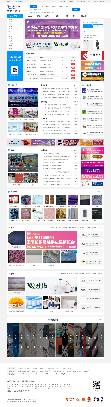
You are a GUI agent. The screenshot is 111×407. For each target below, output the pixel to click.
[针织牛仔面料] (69, 258)
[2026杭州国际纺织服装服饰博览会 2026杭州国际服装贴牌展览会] (52, 29)
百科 (74, 16)
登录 (87, 26)
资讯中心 (58, 16)
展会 (67, 16)
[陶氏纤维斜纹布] (16, 240)
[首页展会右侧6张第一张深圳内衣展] (92, 150)
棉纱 (53, 12)
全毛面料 (94, 228)
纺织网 (8, 1)
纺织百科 (68, 6)
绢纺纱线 (81, 273)
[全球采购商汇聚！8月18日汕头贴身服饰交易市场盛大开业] (15, 115)
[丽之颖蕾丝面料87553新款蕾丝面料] (16, 258)
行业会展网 (75, 371)
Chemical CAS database (48, 374)
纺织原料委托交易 (88, 37)
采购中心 (48, 16)
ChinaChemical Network (34, 374)
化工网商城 (63, 1)
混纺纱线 (94, 273)
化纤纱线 (88, 273)
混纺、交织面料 (73, 228)
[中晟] (92, 55)
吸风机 (29, 64)
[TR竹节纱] (34, 304)
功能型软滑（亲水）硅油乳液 (34, 78)
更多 (75, 85)
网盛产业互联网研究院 (42, 371)
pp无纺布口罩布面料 (32, 71)
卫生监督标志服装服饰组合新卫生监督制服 (38, 67)
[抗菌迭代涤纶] (69, 304)
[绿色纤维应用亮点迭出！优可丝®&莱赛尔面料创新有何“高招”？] (30, 115)
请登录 (13, 1)
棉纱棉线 (63, 273)
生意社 (24, 371)
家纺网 (55, 371)
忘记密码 (20, 1)
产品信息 (33, 6)
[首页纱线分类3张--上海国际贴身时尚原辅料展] (51, 286)
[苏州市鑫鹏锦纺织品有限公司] (92, 76)
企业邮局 (83, 1)
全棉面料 (52, 228)
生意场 (28, 371)
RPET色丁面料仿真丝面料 (33, 75)
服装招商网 (42, 368)
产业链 (77, 1)
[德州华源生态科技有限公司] (38, 45)
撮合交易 (83, 16)
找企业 (30, 16)
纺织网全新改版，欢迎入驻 (91, 35)
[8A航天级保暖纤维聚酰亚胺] (16, 304)
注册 (16, 1)
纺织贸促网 (20, 368)
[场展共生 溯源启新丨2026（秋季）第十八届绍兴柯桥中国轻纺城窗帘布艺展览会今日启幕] (23, 162)
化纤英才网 (58, 368)
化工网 (60, 371)
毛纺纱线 (75, 273)
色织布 (42, 12)
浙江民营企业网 (50, 368)
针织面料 (38, 12)
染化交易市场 (87, 371)
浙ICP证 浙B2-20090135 (13, 401)
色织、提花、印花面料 (84, 228)
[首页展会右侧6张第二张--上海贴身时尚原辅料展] (92, 157)
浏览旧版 (102, 1)
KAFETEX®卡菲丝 (31, 60)
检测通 (80, 371)
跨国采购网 (35, 368)
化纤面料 (64, 228)
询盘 (73, 60)
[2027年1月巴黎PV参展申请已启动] (15, 180)
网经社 (89, 1)
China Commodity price (70, 374)
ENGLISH (95, 1)
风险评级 (71, 1)
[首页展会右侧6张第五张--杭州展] (92, 177)
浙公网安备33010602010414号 (29, 401)
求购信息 (47, 6)
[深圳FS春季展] (92, 65)
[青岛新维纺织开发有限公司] (66, 45)
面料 (50, 12)
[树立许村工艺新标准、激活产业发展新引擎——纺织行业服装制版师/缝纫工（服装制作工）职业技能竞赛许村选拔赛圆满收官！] (30, 129)
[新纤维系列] (51, 258)
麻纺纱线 (69, 273)
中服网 (69, 368)
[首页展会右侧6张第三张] (92, 164)
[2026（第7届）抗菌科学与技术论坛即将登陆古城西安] (15, 129)
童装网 (64, 368)
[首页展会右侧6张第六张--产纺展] (92, 184)
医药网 (69, 371)
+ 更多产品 (100, 191)
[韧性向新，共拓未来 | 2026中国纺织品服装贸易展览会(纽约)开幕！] (30, 180)
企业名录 (40, 6)
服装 (45, 12)
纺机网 (50, 371)
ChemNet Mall (59, 374)
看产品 (39, 16)
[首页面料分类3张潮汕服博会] (51, 240)
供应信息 (54, 6)
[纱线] (51, 304)
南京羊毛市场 (28, 368)
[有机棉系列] (16, 286)
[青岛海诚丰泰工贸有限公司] (92, 45)
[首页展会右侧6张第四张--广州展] (92, 170)
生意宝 (19, 371)
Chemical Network (22, 374)
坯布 (48, 12)
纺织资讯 (61, 6)
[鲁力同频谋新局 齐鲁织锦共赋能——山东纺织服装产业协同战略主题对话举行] (23, 97)
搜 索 (76, 9)
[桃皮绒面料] (34, 258)
